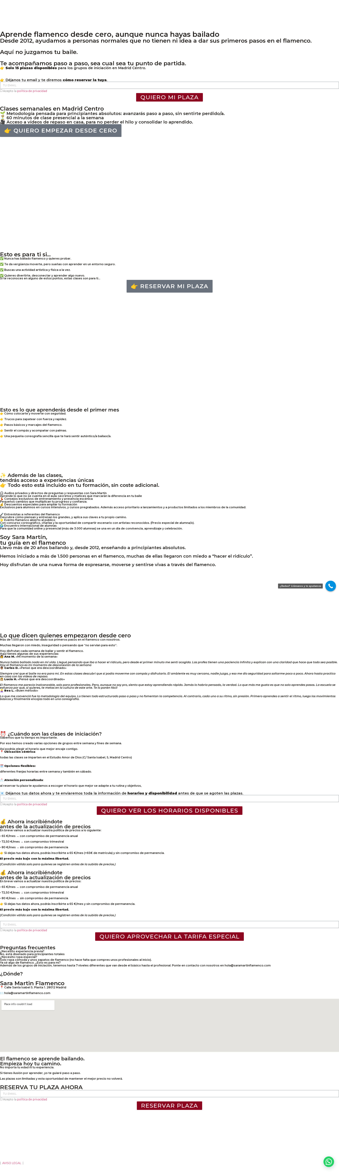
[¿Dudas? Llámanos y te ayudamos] (330, 586)
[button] (328, 1161)
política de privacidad (32, 91)
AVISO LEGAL (11, 1163)
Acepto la (25, 91)
